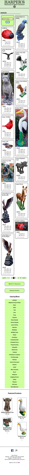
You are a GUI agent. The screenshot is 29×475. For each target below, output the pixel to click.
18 (20, 278)
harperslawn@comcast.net (18, 459)
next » (24, 278)
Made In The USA (13, 462)
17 (18, 278)
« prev (4, 278)
